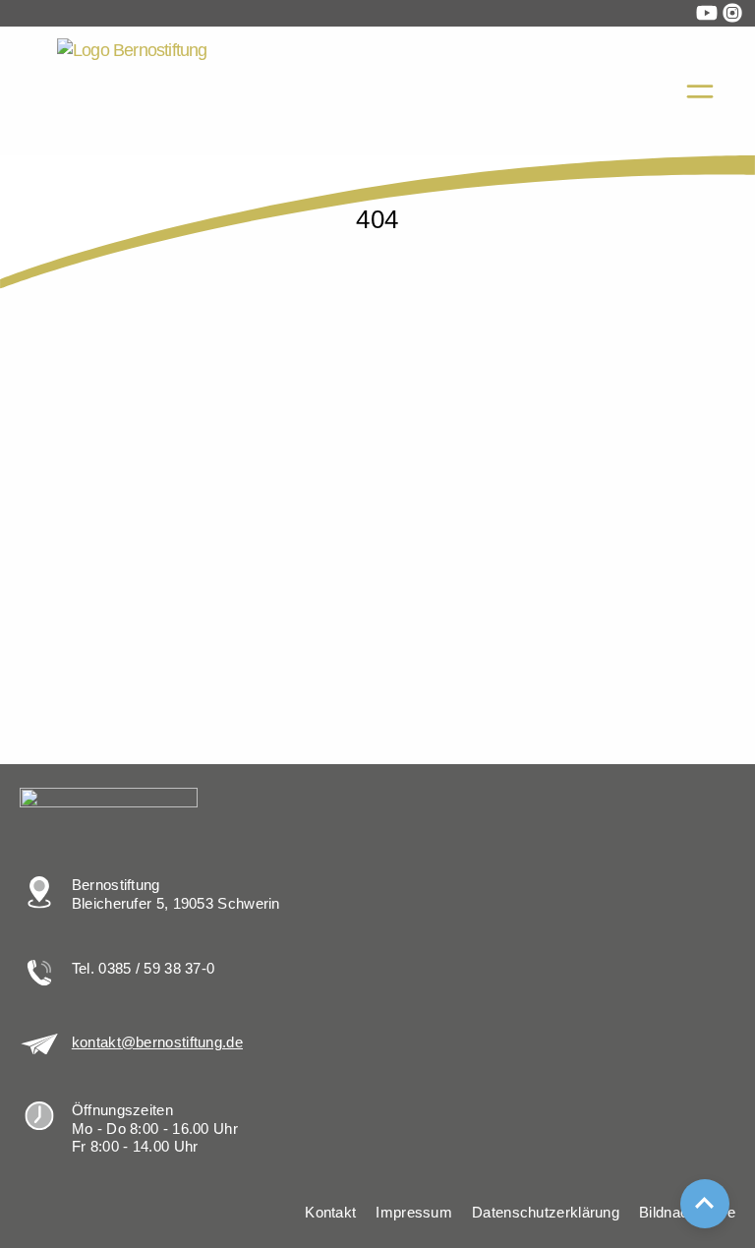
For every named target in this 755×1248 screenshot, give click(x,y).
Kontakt (330, 1212)
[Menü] (700, 91)
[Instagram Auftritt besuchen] (732, 13)
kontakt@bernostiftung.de (157, 1042)
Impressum (414, 1212)
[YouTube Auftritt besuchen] (707, 13)
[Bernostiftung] (208, 91)
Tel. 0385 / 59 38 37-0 (143, 969)
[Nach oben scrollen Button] (704, 1203)
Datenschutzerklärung (545, 1212)
